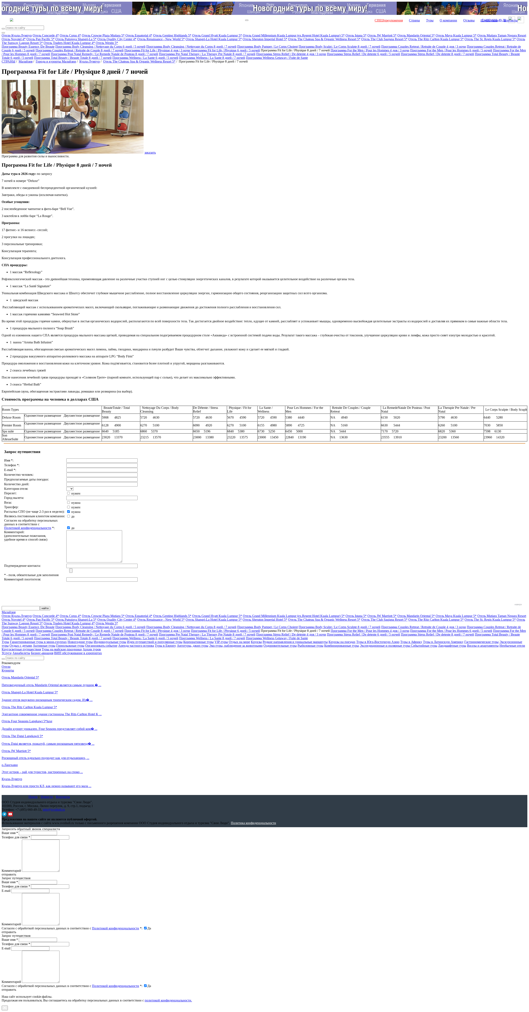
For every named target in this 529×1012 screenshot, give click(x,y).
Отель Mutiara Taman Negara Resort (501, 35)
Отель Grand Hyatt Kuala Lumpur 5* (217, 35)
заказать (150, 152)
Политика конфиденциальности (253, 823)
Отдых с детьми (21, 645)
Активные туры (44, 645)
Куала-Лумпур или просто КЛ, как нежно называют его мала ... (46, 786)
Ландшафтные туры (452, 645)
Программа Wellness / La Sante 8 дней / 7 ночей (212, 57)
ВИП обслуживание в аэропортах (78, 653)
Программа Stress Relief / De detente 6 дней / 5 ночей (363, 54)
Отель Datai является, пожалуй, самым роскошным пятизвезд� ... (48, 743)
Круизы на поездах (342, 642)
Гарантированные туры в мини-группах (38, 642)
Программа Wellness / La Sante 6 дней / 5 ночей (145, 57)
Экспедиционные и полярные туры (385, 645)
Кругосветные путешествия (21, 649)
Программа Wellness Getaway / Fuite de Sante (277, 57)
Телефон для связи (16, 837)
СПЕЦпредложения (389, 20)
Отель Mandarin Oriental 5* (416, 35)
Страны (414, 20)
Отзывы (469, 20)
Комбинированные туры (341, 645)
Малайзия (25, 61)
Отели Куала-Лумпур (17, 35)
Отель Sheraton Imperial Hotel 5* (265, 39)
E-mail (6, 890)
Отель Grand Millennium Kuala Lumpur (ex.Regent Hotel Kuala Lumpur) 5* (294, 35)
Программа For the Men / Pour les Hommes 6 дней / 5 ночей (451, 50)
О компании (448, 20)
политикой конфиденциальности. (168, 1000)
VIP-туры (221, 642)
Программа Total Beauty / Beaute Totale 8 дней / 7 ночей (73, 57)
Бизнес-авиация (42, 653)
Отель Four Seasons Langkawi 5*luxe (27, 721)
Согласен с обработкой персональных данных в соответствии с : (72, 928)
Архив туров (92, 649)
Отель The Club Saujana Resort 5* (384, 39)
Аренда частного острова (136, 645)
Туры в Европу (165, 645)
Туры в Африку (411, 642)
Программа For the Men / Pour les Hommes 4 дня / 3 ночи (370, 50)
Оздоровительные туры (280, 645)
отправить (9, 989)
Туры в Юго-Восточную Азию (377, 642)
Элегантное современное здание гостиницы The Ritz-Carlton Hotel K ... (52, 714)
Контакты (511, 20)
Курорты (8, 670)
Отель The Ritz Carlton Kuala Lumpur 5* (436, 39)
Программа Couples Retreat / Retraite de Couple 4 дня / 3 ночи (423, 46)
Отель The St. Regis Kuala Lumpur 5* (490, 39)
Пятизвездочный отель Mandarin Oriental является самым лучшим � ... (51, 685)
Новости (47, 796)
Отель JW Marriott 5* (382, 35)
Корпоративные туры (198, 642)
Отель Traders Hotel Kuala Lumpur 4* (69, 43)
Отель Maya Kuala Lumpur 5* (456, 35)
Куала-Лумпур (89, 61)
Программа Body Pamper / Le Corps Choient (267, 46)
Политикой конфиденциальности (27, 528)
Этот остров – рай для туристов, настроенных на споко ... (42, 772)
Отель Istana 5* (356, 35)
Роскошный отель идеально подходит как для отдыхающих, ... (45, 758)
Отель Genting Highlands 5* (172, 35)
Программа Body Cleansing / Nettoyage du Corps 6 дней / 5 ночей (100, 46)
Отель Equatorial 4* (138, 35)
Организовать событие (101, 645)
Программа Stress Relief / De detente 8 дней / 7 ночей (437, 54)
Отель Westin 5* (107, 43)
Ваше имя (10, 833)
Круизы (256, 642)
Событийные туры (424, 645)
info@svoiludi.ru (54, 809)
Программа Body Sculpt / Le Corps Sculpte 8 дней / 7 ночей (339, 46)
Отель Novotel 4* (14, 39)
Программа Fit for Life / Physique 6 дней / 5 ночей (225, 50)
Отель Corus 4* (70, 35)
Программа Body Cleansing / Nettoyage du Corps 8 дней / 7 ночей (191, 46)
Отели (6, 666)
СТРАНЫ (8, 61)
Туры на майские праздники (62, 649)
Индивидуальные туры (110, 642)
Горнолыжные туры (70, 645)
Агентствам (489, 20)
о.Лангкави (10, 765)
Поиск (33, 796)
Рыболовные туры (310, 645)
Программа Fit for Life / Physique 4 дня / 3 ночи (157, 50)
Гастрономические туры (481, 642)
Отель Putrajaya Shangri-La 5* (76, 39)
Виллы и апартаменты (483, 645)
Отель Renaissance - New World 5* (161, 39)
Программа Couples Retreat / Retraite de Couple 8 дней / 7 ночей (80, 50)
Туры (430, 20)
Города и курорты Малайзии (56, 61)
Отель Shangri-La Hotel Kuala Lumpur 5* (214, 39)
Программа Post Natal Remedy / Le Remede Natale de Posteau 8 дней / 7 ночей (104, 54)
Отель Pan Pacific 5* (40, 39)
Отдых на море (239, 642)
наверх (518, 604)
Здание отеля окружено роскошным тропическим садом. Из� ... (47, 700)
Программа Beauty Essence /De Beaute (28, 46)
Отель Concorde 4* (46, 35)
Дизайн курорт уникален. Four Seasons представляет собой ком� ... (49, 729)
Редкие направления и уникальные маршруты (295, 642)
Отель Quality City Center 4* (116, 39)
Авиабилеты (21, 653)
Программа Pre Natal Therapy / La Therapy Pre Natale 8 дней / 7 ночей (207, 54)
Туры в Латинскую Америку (443, 642)
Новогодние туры (80, 642)
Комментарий (11, 870)
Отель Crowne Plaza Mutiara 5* (103, 35)
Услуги (7, 653)
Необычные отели (512, 645)
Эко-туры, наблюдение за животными (236, 645)
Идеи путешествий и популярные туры (154, 642)
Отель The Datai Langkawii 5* (22, 736)
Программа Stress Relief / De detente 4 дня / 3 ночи (291, 54)
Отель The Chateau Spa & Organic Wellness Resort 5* (324, 39)
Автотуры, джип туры (192, 645)
